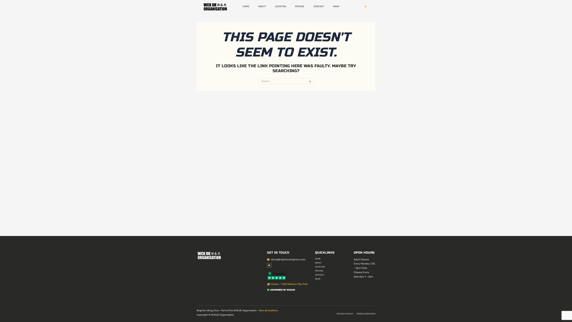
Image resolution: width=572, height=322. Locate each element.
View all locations (268, 310)
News (336, 6)
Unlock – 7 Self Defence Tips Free (289, 284)
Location (280, 6)
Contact (319, 6)
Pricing (300, 6)
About (262, 6)
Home (246, 6)
